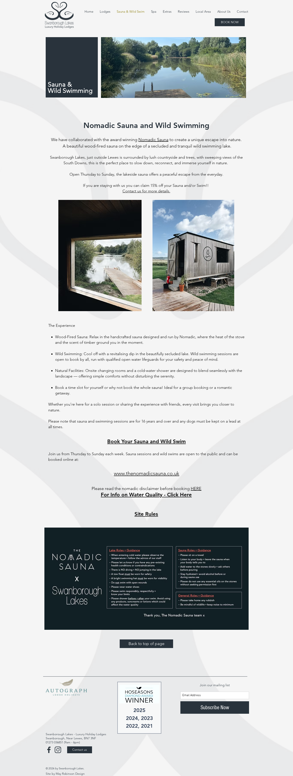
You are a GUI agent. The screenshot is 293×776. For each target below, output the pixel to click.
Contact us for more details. (146, 191)
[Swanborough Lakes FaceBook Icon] (49, 750)
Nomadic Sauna (153, 139)
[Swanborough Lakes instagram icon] (58, 750)
